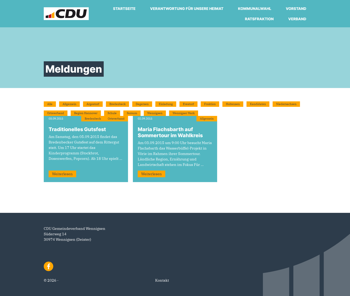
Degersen (142, 104)
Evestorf (188, 104)
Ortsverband (55, 113)
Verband (297, 19)
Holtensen (233, 104)
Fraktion (210, 104)
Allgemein (69, 104)
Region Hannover (85, 113)
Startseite (124, 8)
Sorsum (132, 113)
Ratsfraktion (259, 19)
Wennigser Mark (184, 113)
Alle (49, 104)
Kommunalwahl (254, 8)
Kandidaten (258, 104)
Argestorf (92, 104)
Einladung (166, 104)
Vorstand (296, 8)
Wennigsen (154, 113)
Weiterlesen (62, 174)
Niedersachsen (286, 104)
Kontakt (162, 280)
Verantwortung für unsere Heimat (186, 8)
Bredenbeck (117, 104)
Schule (112, 113)
